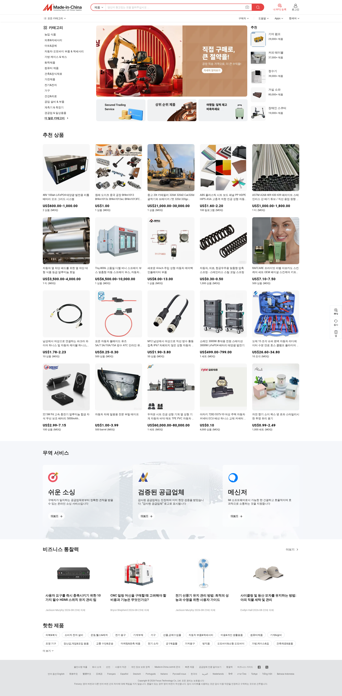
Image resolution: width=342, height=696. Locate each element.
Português (151, 673)
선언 (108, 666)
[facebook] (259, 666)
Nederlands (218, 673)
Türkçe (254, 673)
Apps (277, 18)
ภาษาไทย (241, 673)
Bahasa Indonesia (285, 673)
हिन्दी (230, 673)
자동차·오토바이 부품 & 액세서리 (64, 51)
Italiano (164, 673)
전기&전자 (51, 85)
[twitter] (266, 666)
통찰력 (229, 666)
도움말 (262, 18)
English (60, 673)
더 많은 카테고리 (55, 118)
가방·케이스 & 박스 (56, 57)
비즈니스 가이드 (245, 666)
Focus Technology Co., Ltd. (168, 680)
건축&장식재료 (53, 73)
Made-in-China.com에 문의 (167, 666)
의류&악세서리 (53, 40)
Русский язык (179, 673)
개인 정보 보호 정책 (140, 666)
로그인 (295, 9)
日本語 (99, 673)
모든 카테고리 (55, 18)
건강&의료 (51, 96)
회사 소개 (96, 666)
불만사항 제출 (80, 666)
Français (111, 673)
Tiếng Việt (267, 673)
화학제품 (50, 62)
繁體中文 (87, 673)
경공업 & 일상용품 (55, 113)
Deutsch (137, 673)
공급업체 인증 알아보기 (210, 666)
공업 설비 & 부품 (54, 101)
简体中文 (73, 673)
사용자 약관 (120, 666)
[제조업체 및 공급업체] (62, 7)
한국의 (194, 673)
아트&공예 (51, 45)
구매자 (242, 18)
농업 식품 (50, 34)
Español (124, 673)
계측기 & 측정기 (54, 107)
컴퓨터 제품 (52, 68)
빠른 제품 (189, 666)
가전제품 (50, 79)
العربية (205, 673)
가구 (47, 90)
